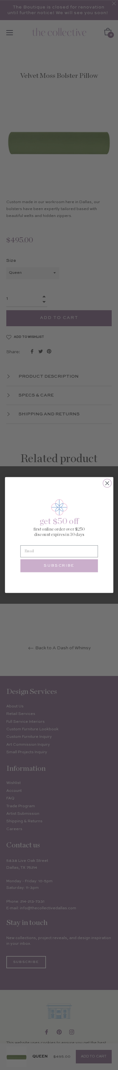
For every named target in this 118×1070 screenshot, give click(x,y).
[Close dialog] (107, 483)
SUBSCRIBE (59, 566)
